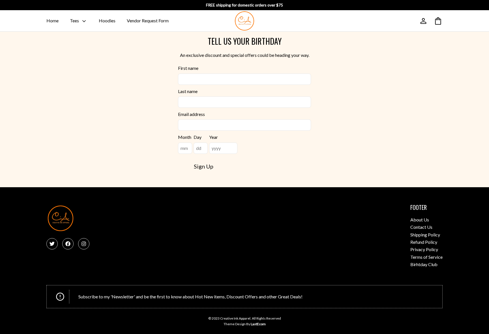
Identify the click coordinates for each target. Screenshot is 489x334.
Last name (188, 91)
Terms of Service (426, 257)
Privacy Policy (424, 249)
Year (213, 137)
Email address (191, 114)
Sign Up (203, 166)
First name (188, 68)
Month (184, 137)
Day (197, 137)
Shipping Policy (425, 234)
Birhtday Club (423, 264)
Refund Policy (423, 242)
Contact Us (421, 227)
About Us (419, 219)
